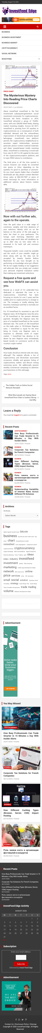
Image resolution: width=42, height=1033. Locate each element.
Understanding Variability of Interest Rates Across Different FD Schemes (26, 491)
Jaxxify (21, 563)
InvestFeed (7, 59)
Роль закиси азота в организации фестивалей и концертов (26, 477)
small (7, 580)
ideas (30, 554)
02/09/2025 (19, 483)
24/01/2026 (19, 444)
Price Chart (9, 91)
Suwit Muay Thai (24, 583)
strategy (14, 583)
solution (24, 580)
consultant (9, 544)
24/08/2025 (19, 497)
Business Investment (11, 37)
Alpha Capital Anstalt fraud (11, 532)
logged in (17, 415)
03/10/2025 (19, 469)
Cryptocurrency (10, 48)
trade (24, 587)
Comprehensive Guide (22, 541)
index (6, 559)
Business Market (9, 43)
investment (11, 563)
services (15, 575)
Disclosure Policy (22, 1024)
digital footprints (31, 551)
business (10, 536)
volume (8, 591)
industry (14, 558)
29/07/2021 (8, 107)
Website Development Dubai (22, 591)
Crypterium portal (32, 544)
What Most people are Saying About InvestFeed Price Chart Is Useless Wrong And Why (20, 397)
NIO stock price (19, 572)
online (28, 571)
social (15, 580)
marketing (10, 567)
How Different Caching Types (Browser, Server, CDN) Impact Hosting (26, 463)
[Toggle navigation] (5, 26)
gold (25, 555)
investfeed (26, 559)
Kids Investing (28, 563)
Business (6, 32)
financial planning (9, 555)
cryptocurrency (24, 548)
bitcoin (24, 531)
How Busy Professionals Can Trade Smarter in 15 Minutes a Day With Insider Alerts (26, 437)
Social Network (9, 53)
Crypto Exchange (8, 551)
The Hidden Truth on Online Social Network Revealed (19, 386)
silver (22, 576)
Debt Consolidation (19, 551)
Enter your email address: (21, 960)
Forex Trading (19, 555)
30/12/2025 (19, 455)
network (9, 571)
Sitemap (33, 1024)
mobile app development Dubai (26, 568)
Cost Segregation (21, 544)
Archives (7, 511)
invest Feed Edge (26, 968)
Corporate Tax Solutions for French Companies (26, 451)
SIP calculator (29, 576)
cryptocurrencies (8, 549)
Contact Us (9, 1024)
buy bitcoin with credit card (26, 536)
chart (11, 540)
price (9, 374)
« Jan (4, 940)
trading (32, 586)
